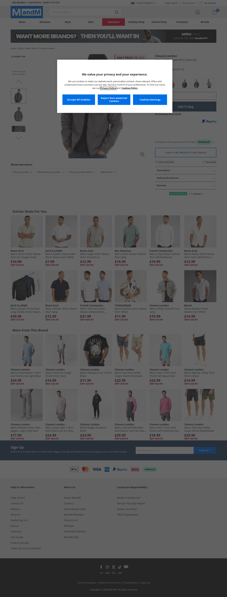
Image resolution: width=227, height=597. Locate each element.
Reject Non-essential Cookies (114, 100)
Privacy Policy (108, 88)
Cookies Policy (129, 88)
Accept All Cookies (78, 99)
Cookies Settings (150, 99)
